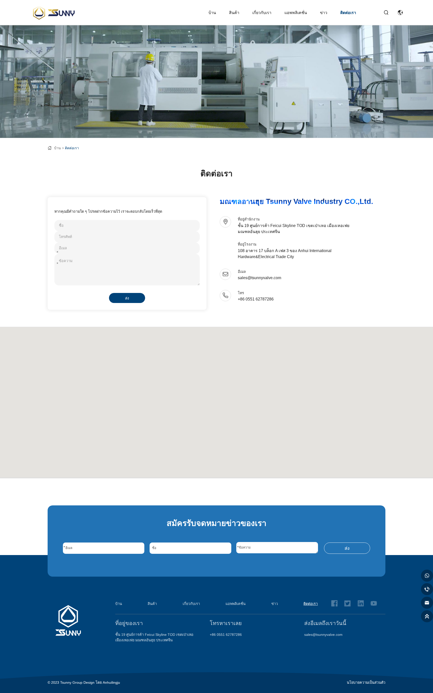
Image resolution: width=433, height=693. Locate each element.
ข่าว (323, 13)
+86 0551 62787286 (226, 635)
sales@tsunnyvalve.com (323, 635)
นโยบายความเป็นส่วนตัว (366, 682)
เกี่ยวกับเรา (261, 13)
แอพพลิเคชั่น (295, 13)
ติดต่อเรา (348, 13)
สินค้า (234, 13)
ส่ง (127, 298)
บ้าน (212, 13)
